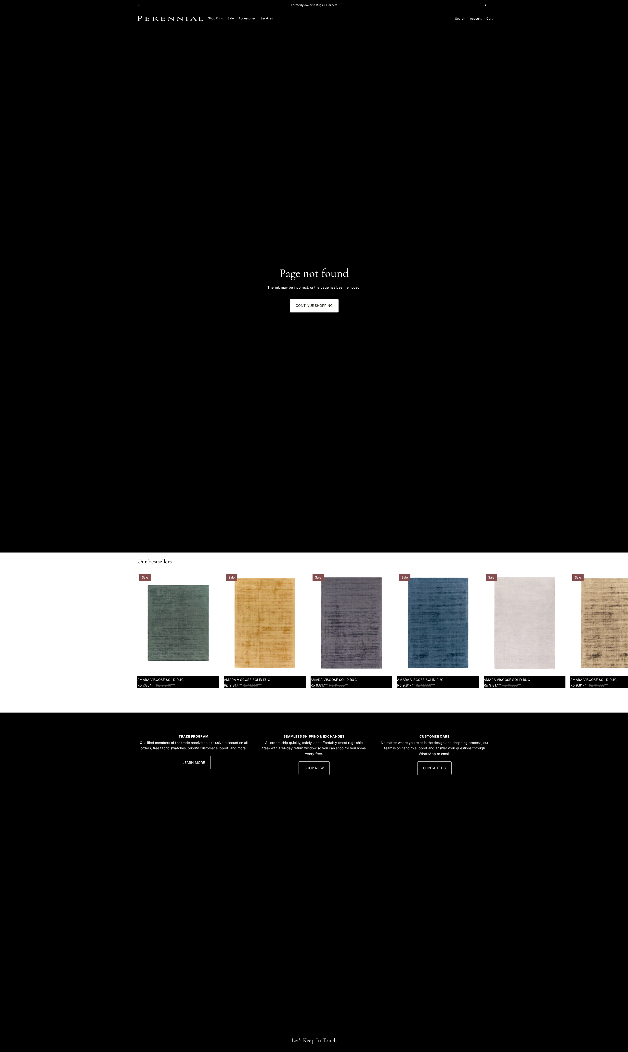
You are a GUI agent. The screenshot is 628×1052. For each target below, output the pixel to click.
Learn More (194, 762)
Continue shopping (314, 305)
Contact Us (434, 768)
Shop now (314, 768)
